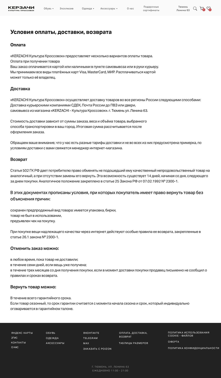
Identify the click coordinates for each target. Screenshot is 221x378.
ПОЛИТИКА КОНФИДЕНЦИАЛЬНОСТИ (193, 348)
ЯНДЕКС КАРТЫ (22, 332)
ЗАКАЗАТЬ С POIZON (97, 348)
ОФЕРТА (173, 341)
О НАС (14, 347)
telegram (90, 338)
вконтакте (91, 332)
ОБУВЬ (50, 332)
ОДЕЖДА (52, 338)
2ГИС (14, 337)
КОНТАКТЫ (18, 342)
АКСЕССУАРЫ (55, 343)
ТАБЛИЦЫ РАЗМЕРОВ (133, 343)
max (86, 343)
